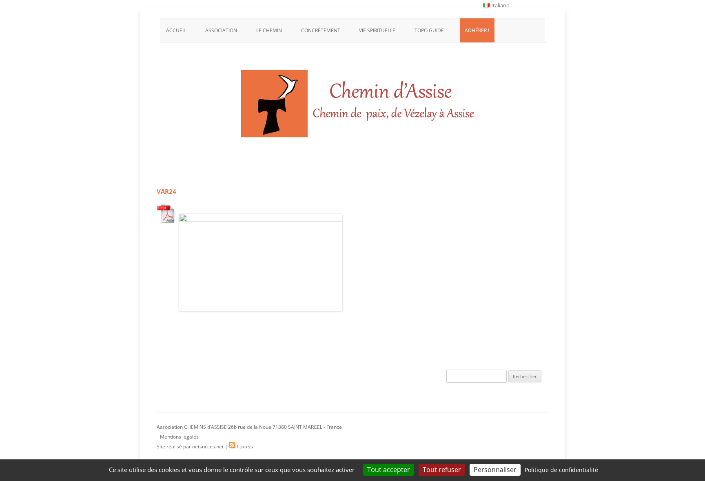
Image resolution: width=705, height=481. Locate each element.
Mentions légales (179, 436)
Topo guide (429, 30)
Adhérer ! (477, 30)
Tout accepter (388, 469)
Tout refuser (442, 469)
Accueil (176, 30)
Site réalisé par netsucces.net (190, 446)
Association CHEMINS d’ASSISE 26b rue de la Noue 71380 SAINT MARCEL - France (249, 426)
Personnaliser (495, 469)
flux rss (244, 446)
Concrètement (320, 30)
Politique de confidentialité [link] (561, 470)
